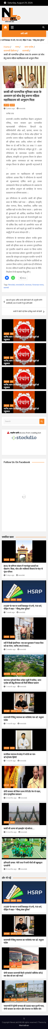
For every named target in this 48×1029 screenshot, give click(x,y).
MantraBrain (24, 1025)
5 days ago (10, 575)
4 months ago (11, 869)
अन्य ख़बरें (6, 600)
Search (41, 421)
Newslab (11, 285)
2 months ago (11, 798)
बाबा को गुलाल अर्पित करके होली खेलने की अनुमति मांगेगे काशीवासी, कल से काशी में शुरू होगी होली (24, 301)
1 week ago (10, 612)
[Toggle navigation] (12, 27)
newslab (22, 108)
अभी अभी (6, 105)
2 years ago (10, 108)
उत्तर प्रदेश (7, 674)
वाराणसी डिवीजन (21, 674)
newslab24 (20, 285)
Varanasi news (38, 285)
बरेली (25, 1000)
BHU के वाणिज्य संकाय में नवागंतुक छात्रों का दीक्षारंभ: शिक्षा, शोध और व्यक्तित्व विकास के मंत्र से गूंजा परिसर (23, 569)
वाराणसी (12, 105)
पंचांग (11, 334)
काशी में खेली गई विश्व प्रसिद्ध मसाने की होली (27, 311)
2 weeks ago (11, 649)
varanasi (28, 285)
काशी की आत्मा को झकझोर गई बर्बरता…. (19, 828)
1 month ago (11, 687)
